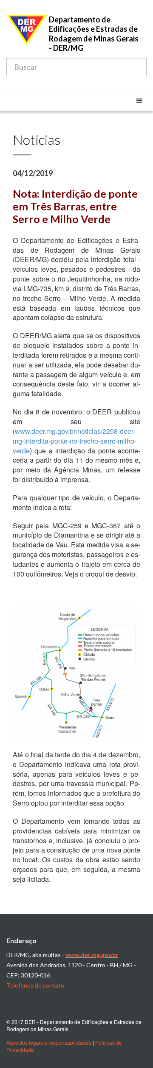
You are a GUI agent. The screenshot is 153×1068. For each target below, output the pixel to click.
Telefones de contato (35, 985)
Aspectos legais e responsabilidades (48, 1042)
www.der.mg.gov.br (91, 954)
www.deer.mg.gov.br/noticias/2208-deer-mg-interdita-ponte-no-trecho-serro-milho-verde (74, 440)
